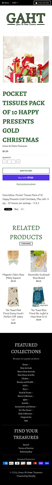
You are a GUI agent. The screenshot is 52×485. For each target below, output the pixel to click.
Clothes (25, 378)
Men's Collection (25, 396)
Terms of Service (26, 448)
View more (26, 243)
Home (25, 364)
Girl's (25, 385)
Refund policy (26, 451)
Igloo (25, 399)
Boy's (25, 389)
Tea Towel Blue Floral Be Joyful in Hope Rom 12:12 (38, 313)
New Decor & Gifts (26, 374)
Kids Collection (25, 413)
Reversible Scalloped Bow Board (38, 276)
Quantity (7, 157)
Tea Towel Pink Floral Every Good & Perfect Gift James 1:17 (13, 315)
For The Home (25, 410)
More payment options (26, 184)
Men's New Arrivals (26, 371)
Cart (43, 3)
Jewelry (25, 403)
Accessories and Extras (25, 406)
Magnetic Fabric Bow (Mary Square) (13, 276)
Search (26, 444)
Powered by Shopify (26, 476)
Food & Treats (25, 392)
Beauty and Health (25, 382)
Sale (26, 420)
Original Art (26, 417)
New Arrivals (26, 367)
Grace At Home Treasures (15, 145)
